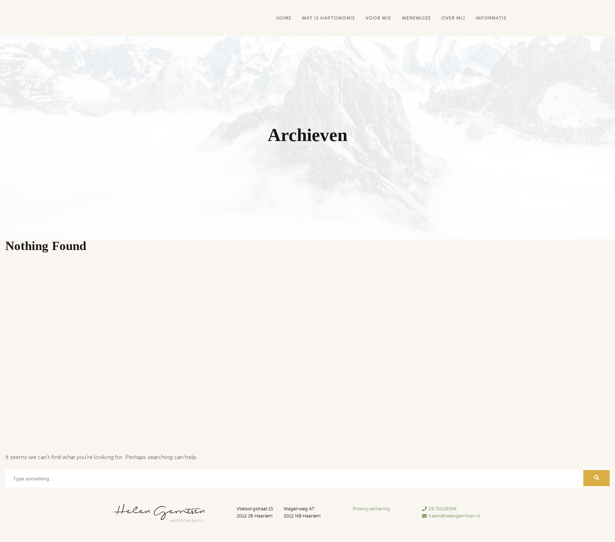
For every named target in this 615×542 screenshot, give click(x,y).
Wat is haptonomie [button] (328, 18)
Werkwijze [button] (416, 18)
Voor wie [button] (378, 18)
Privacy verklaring (371, 508)
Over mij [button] (453, 18)
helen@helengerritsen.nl (454, 516)
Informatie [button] (491, 18)
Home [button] (283, 18)
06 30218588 (443, 508)
